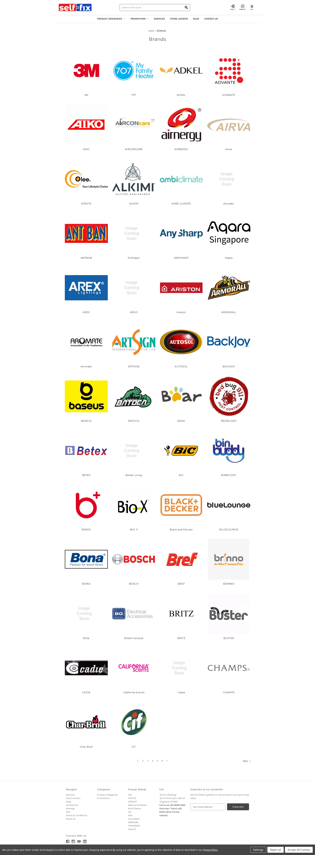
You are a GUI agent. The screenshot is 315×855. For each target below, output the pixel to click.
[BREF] (181, 559)
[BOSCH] (133, 559)
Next (245, 761)
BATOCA (133, 420)
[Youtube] (79, 841)
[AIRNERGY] (181, 124)
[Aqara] (228, 233)
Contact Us (211, 18)
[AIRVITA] (86, 179)
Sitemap (70, 808)
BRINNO (228, 583)
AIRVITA (86, 203)
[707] (133, 70)
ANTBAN (86, 257)
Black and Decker (181, 529)
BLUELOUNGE (228, 529)
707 (133, 95)
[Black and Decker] (181, 505)
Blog (196, 18)
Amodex (228, 203)
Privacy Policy (210, 849)
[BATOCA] (133, 396)
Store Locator (179, 18)
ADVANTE (228, 95)
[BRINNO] (228, 559)
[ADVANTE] (228, 70)
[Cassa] (181, 667)
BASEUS (86, 420)
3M (86, 95)
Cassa (181, 692)
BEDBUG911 (229, 420)
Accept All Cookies (299, 850)
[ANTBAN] (86, 233)
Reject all (275, 850)
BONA (86, 583)
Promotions (138, 18)
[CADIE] (86, 667)
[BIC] (181, 450)
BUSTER (228, 638)
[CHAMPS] (228, 667)
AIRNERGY (181, 149)
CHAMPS (229, 692)
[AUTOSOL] (181, 341)
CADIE (86, 692)
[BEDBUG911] (228, 396)
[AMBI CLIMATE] (181, 179)
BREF (181, 583)
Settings (258, 850)
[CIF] (133, 722)
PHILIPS (132, 798)
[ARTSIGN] (133, 341)
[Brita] (86, 613)
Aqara (228, 257)
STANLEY (132, 801)
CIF (134, 746)
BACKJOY (228, 366)
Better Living (134, 475)
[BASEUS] (86, 396)
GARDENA (133, 822)
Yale (130, 815)
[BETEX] (86, 450)
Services (159, 18)
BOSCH (134, 583)
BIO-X (134, 529)
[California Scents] (133, 667)
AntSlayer (134, 257)
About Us (71, 818)
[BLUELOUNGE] (228, 505)
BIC (181, 475)
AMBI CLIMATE (181, 203)
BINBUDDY (228, 475)
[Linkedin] (84, 841)
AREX (86, 312)
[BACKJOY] (228, 341)
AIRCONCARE (134, 149)
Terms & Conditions (76, 815)
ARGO (134, 312)
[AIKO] (86, 124)
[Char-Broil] (86, 722)
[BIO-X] (133, 505)
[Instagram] (73, 841)
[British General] (133, 613)
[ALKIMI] (133, 179)
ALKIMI (134, 203)
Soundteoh (134, 818)
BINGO (86, 529)
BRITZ (181, 638)
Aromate (86, 366)
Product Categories (109, 18)
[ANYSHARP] (181, 233)
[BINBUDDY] (228, 450)
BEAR (181, 420)
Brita (86, 638)
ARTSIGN (134, 366)
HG (129, 812)
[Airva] (228, 124)
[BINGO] (86, 505)
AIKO (86, 149)
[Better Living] (133, 450)
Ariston (181, 312)
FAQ (68, 812)
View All (132, 829)
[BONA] (86, 559)
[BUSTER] (228, 613)
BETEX (86, 475)
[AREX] (86, 287)
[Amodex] (228, 179)
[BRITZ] (181, 613)
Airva (229, 149)
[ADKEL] (181, 70)
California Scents (133, 692)
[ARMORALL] (228, 287)
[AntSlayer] (133, 233)
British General (133, 638)
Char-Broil (86, 746)
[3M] (86, 70)
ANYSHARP (181, 257)
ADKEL (181, 95)
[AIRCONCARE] (133, 124)
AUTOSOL (181, 366)
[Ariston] (181, 287)
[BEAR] (181, 396)
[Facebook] (67, 841)
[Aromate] (86, 341)
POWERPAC (134, 825)
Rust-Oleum (134, 808)
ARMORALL (228, 312)
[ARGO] (133, 287)
